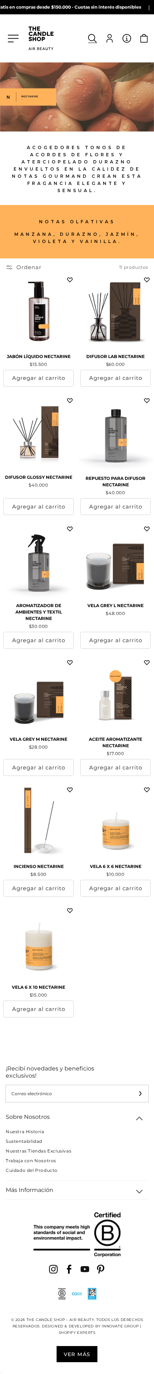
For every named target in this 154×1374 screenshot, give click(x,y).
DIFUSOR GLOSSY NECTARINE (38, 477)
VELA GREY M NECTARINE (38, 739)
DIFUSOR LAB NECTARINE (115, 356)
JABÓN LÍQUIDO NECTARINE (39, 356)
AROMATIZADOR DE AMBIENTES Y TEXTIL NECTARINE (38, 612)
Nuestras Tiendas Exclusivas (38, 1151)
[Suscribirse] (140, 1093)
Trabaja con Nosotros (31, 1160)
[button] (92, 38)
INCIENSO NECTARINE (39, 866)
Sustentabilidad (24, 1141)
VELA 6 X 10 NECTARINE (38, 987)
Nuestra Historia (25, 1131)
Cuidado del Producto (32, 1170)
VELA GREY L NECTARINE (115, 605)
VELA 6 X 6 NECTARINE (115, 866)
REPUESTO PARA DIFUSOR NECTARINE (115, 481)
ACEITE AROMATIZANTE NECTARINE (115, 742)
